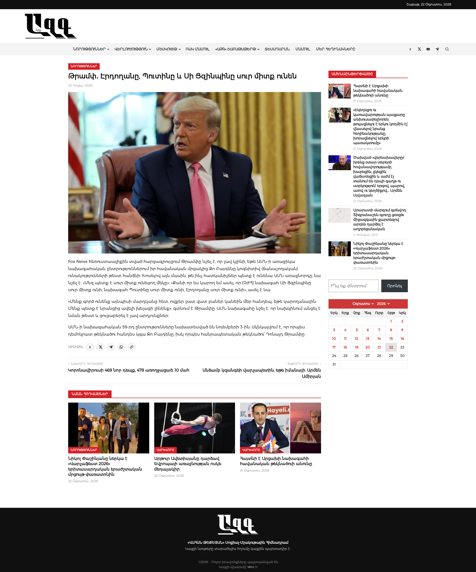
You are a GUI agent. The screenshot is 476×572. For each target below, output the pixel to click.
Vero (250, 567)
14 (379, 339)
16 (402, 339)
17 (334, 347)
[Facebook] (90, 347)
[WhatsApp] (121, 347)
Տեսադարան (277, 49)
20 (367, 347)
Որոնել (394, 286)
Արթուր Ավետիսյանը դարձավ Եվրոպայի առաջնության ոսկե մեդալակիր (187, 464)
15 (391, 339)
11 (345, 339)
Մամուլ (303, 49)
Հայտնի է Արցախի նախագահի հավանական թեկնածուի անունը (377, 90)
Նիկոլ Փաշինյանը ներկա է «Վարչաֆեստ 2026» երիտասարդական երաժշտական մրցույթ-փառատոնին (378, 253)
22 (391, 347)
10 (334, 339)
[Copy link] (131, 347)
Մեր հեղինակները (335, 49)
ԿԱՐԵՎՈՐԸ (165, 450)
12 (356, 339)
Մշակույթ (166, 49)
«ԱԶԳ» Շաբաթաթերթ (235, 49)
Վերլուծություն (131, 49)
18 (345, 347)
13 (367, 339)
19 (356, 347)
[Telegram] (111, 347)
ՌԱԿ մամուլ (197, 49)
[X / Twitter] (100, 347)
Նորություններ (89, 49)
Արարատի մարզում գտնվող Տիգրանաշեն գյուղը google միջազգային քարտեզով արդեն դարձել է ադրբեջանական (379, 219)
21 (379, 347)
